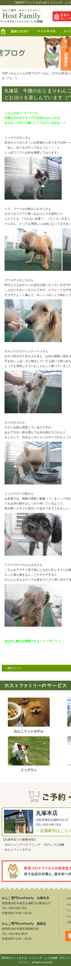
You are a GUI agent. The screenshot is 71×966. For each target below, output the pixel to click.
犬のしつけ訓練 (54, 844)
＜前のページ (13, 668)
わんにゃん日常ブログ (25, 73)
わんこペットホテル (18, 849)
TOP (5, 73)
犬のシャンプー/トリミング (22, 844)
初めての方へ (20, 31)
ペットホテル (47, 31)
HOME (4, 31)
